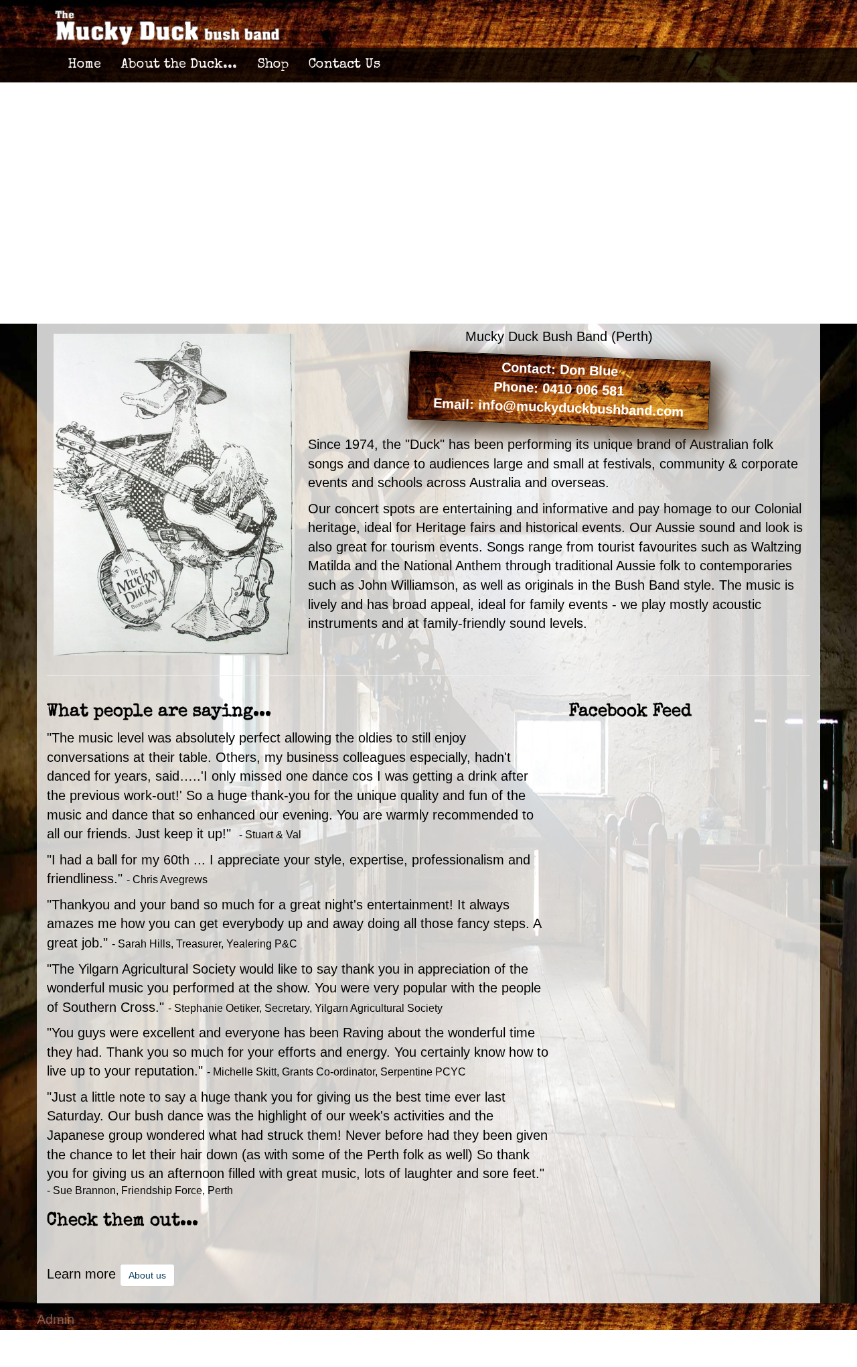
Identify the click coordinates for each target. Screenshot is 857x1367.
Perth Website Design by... (116, 1338)
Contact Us (344, 65)
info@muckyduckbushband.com (581, 408)
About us (147, 1275)
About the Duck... (179, 65)
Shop (273, 65)
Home (84, 65)
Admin (55, 1319)
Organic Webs (79, 1357)
